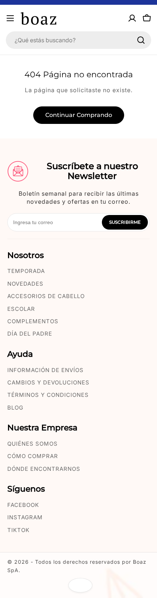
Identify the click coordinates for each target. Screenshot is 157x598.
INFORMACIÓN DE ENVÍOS (45, 370)
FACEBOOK (23, 504)
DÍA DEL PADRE (29, 333)
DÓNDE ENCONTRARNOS (43, 468)
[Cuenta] (132, 18)
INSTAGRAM (25, 517)
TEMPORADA (26, 270)
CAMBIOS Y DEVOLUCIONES (48, 382)
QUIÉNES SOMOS (32, 443)
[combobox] (78, 40)
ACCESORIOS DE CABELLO (46, 296)
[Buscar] (141, 40)
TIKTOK (18, 530)
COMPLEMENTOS (32, 321)
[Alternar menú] (10, 18)
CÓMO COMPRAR (32, 456)
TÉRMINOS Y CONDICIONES (48, 394)
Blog (15, 407)
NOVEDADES (25, 283)
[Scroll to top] (80, 585)
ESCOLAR (21, 308)
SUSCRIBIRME (125, 222)
